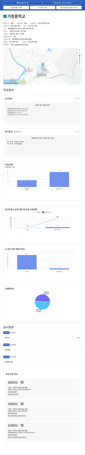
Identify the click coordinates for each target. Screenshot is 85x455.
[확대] (79, 50)
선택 (78, 338)
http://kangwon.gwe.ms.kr (17, 416)
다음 (78, 98)
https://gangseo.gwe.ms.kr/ (17, 437)
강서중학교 (13, 425)
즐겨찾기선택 (22, 382)
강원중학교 (13, 403)
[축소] (79, 67)
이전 (76, 98)
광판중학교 (13, 382)
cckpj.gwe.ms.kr (13, 394)
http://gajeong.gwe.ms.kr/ (20, 44)
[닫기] (82, 5)
